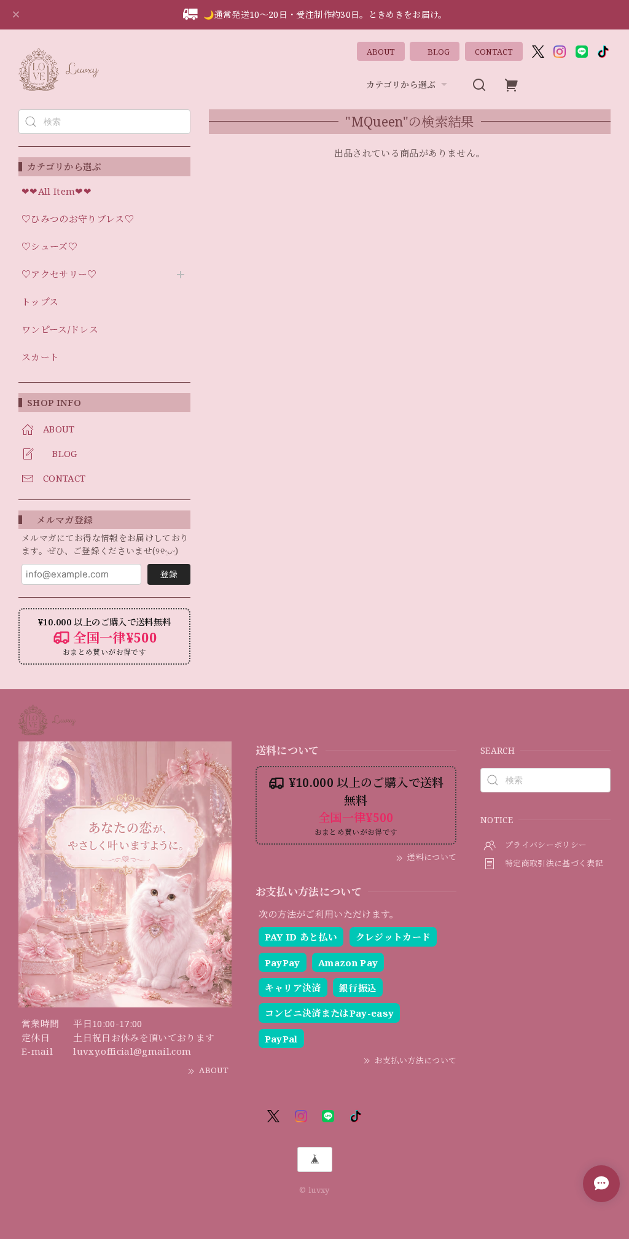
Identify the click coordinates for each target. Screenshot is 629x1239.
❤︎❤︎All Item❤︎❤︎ (56, 191)
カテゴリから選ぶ (401, 84)
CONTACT (494, 51)
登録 (169, 574)
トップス (39, 302)
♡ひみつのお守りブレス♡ (77, 219)
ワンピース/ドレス (59, 329)
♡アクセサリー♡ (59, 274)
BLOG (435, 51)
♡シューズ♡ (49, 246)
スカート (40, 357)
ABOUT (381, 51)
